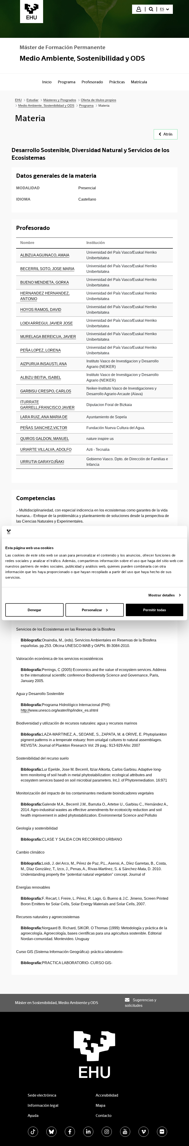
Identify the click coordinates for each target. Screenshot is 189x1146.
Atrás (167, 134)
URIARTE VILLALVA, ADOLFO (45, 449)
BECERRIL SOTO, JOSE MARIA (47, 269)
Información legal (43, 1105)
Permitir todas (154, 610)
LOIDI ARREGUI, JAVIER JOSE (46, 323)
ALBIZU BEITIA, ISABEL (40, 377)
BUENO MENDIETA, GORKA (44, 282)
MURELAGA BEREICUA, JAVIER (48, 337)
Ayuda (33, 1115)
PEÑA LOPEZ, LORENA (40, 350)
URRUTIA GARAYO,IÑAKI (42, 462)
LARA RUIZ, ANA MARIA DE (44, 417)
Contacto (104, 1115)
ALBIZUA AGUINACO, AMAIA (44, 255)
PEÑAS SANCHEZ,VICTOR (43, 428)
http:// (25, 710)
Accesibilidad (107, 1095)
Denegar (34, 610)
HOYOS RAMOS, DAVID (40, 310)
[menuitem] (164, 9)
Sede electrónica (42, 1095)
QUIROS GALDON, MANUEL (44, 439)
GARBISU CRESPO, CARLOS (45, 391)
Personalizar (92, 610)
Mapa (100, 1105)
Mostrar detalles (161, 595)
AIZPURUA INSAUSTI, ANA (43, 364)
